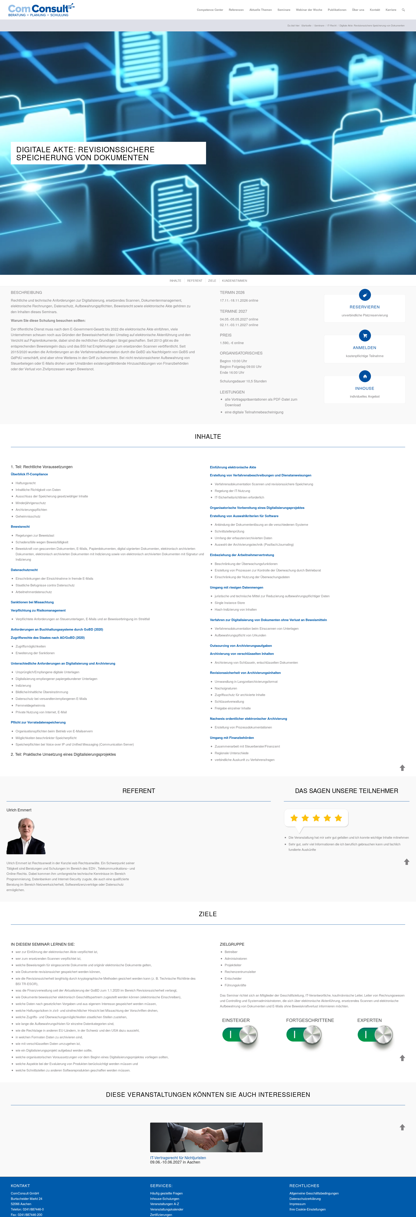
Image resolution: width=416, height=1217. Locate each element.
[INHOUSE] (365, 376)
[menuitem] (210, 9)
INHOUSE (364, 388)
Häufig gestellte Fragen (166, 1193)
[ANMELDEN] (365, 335)
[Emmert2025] (26, 834)
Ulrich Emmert (18, 809)
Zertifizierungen (161, 1214)
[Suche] (403, 9)
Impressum (297, 1203)
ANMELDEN (364, 347)
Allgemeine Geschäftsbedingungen (314, 1193)
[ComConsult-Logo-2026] (41, 9)
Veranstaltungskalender (166, 1209)
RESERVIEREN (365, 306)
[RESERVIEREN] (365, 295)
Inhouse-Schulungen (164, 1198)
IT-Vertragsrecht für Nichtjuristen (178, 1157)
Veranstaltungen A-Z (164, 1203)
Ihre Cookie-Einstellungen (307, 1209)
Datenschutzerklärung (305, 1198)
